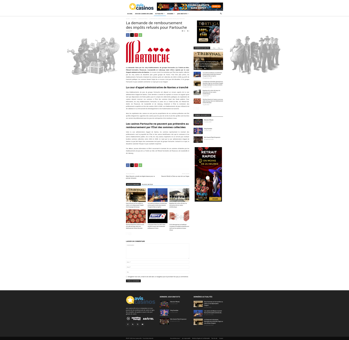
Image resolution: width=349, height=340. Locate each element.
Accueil (130, 14)
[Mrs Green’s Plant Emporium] (198, 139)
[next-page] (130, 234)
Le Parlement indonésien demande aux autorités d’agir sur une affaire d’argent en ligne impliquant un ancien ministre (213, 83)
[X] (132, 35)
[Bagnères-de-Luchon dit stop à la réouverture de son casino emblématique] (179, 195)
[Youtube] (142, 324)
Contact (221, 338)
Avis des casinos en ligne (144, 14)
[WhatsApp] (140, 35)
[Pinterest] (136, 35)
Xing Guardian (208, 128)
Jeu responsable (186, 338)
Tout (214, 48)
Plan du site (214, 338)
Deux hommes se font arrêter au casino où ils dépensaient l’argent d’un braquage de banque (135, 205)
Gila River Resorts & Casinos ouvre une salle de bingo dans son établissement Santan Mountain (135, 226)
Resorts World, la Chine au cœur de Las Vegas (175, 176)
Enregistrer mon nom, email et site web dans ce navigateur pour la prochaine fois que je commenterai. (158, 276)
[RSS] (133, 324)
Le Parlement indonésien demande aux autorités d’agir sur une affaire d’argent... (213, 321)
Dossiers (170, 14)
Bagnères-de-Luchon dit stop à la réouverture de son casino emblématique (178, 205)
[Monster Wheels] (198, 122)
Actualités (159, 14)
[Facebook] (128, 35)
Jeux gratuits (182, 14)
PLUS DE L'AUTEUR (147, 184)
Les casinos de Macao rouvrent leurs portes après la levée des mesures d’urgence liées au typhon (157, 205)
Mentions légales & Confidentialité (201, 338)
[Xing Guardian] (198, 131)
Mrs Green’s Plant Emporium (212, 137)
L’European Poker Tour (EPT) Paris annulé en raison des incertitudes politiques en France (156, 226)
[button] (221, 14)
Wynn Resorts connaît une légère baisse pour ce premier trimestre (140, 177)
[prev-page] (127, 234)
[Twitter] (137, 324)
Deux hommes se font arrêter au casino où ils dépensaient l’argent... (213, 303)
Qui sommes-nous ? (175, 338)
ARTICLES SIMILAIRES (133, 184)
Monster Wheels (208, 120)
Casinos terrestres (143, 18)
